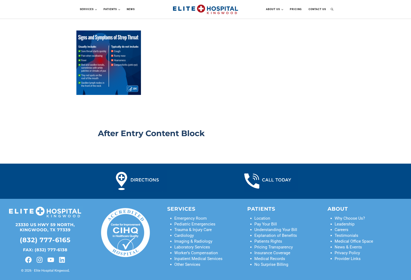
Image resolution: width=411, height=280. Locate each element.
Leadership (345, 224)
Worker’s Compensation (196, 252)
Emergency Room (190, 218)
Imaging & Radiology (193, 241)
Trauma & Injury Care (193, 229)
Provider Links (348, 258)
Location (262, 218)
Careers (341, 229)
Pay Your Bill (265, 224)
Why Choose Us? (350, 218)
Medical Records (269, 258)
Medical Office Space (354, 241)
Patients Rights (268, 241)
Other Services (187, 264)
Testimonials (346, 235)
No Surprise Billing (271, 264)
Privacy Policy (347, 252)
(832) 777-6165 (45, 240)
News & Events (348, 247)
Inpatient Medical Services (198, 258)
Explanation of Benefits (275, 235)
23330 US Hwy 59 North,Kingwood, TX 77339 (45, 227)
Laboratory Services (192, 247)
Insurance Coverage (272, 252)
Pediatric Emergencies (194, 224)
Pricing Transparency (273, 247)
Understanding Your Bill (275, 229)
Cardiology (184, 235)
